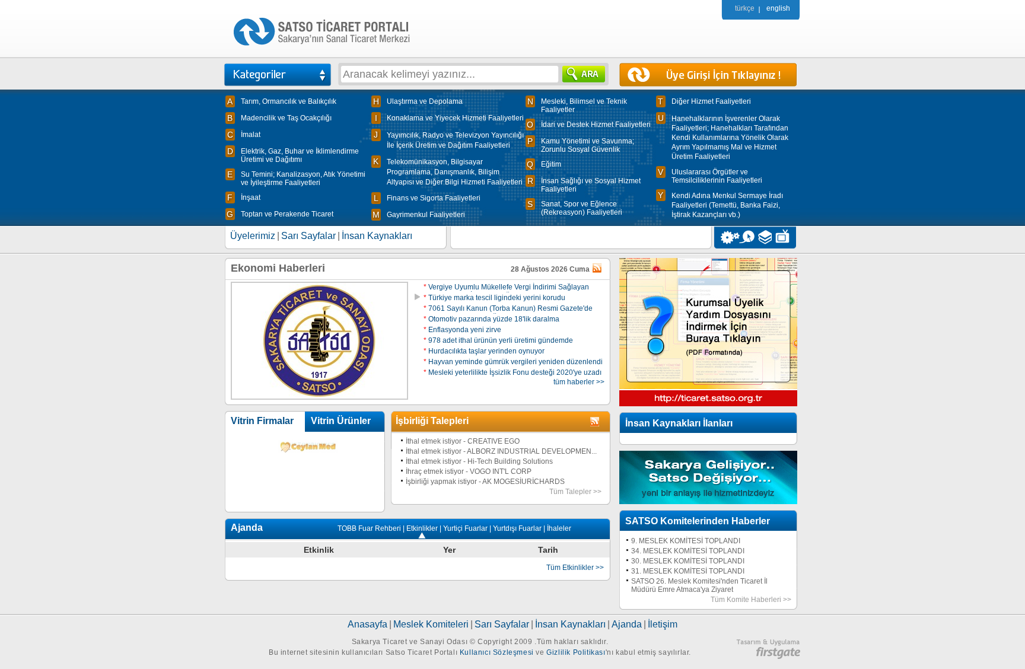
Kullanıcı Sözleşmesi (497, 652)
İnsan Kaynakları (377, 236)
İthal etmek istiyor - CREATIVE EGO (463, 441)
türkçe (745, 8)
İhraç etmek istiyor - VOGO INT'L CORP (468, 471)
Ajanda (627, 624)
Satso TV (785, 238)
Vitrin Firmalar (262, 421)
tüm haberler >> (578, 382)
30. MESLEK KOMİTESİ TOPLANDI (687, 561)
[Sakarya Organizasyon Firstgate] (768, 656)
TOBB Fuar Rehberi (369, 528)
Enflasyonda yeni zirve (462, 330)
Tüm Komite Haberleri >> (751, 599)
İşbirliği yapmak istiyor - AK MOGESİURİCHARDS (485, 481)
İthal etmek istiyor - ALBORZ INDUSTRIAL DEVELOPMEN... (501, 451)
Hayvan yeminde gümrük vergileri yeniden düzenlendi (513, 362)
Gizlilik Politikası (575, 652)
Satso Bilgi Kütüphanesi (766, 238)
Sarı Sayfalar (308, 236)
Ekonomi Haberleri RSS (598, 268)
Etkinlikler (422, 528)
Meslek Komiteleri (431, 624)
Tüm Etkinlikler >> (575, 567)
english (778, 8)
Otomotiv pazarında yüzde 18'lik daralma (491, 319)
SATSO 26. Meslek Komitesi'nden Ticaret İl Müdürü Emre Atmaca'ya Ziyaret (699, 585)
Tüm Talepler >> (575, 492)
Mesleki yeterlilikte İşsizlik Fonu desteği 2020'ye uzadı (512, 372)
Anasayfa (367, 624)
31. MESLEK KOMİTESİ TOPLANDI (687, 571)
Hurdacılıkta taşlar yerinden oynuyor (484, 351)
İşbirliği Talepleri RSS (595, 422)
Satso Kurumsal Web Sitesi (727, 238)
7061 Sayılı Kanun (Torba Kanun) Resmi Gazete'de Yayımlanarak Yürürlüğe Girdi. (508, 312)
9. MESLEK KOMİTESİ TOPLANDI (685, 541)
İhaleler (559, 528)
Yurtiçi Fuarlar (465, 528)
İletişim (662, 624)
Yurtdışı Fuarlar (517, 528)
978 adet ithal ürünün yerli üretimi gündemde (498, 340)
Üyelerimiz (252, 236)
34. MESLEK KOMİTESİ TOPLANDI (687, 551)
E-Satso (746, 238)
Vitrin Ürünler (341, 421)
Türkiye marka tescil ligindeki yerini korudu (494, 298)
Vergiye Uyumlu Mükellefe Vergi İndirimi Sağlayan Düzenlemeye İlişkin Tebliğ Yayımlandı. (506, 291)
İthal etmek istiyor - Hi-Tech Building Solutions (479, 461)
